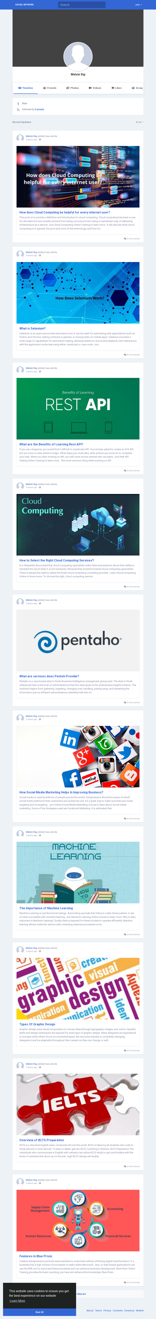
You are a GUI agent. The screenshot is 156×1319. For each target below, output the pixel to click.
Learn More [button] (17, 1300)
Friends (51, 88)
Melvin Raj (78, 74)
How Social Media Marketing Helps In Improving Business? (61, 792)
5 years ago (31, 139)
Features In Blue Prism (35, 1256)
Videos (97, 88)
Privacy (107, 1310)
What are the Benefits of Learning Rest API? (51, 444)
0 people (39, 109)
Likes (118, 88)
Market (140, 1310)
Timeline (27, 88)
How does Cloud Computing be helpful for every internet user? (64, 212)
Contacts (118, 1310)
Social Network (24, 4)
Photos (74, 88)
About (90, 1310)
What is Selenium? (32, 328)
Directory (129, 1310)
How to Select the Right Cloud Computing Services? (56, 560)
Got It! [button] (40, 1312)
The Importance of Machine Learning (46, 908)
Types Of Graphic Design (37, 1024)
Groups (140, 88)
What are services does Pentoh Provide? (49, 676)
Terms (98, 1310)
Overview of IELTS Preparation (41, 1140)
